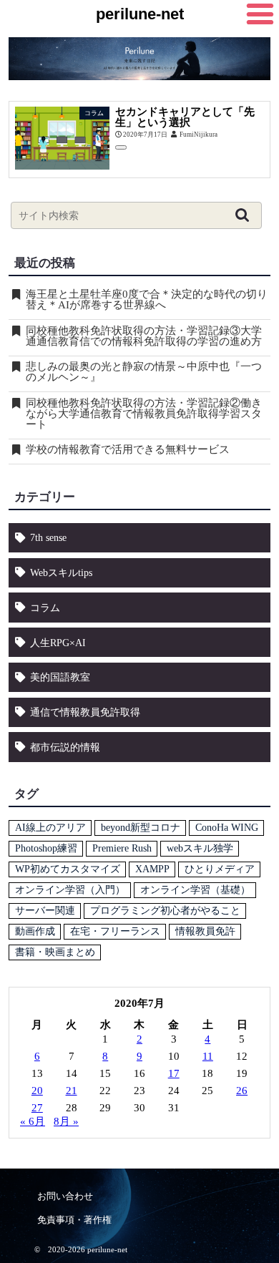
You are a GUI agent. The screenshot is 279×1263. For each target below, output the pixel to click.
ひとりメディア (220, 869)
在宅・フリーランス (115, 931)
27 (37, 1107)
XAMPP (152, 869)
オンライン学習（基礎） (195, 889)
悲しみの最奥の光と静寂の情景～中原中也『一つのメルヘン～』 (144, 372)
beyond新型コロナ (140, 827)
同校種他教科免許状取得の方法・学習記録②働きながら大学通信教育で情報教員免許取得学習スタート (144, 414)
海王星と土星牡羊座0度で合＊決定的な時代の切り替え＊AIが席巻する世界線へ (147, 300)
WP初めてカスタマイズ (67, 869)
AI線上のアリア (50, 827)
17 (174, 1073)
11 (207, 1056)
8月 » (66, 1121)
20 (37, 1090)
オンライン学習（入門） (70, 889)
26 (242, 1090)
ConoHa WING (226, 827)
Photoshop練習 (46, 848)
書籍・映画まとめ (55, 952)
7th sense (48, 537)
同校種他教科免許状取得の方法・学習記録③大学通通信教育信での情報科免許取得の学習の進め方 (144, 336)
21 (71, 1090)
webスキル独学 (200, 848)
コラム (45, 607)
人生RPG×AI (58, 642)
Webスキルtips (61, 572)
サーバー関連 (45, 910)
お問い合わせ (65, 1196)
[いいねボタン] (121, 147)
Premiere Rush (122, 848)
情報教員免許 (205, 931)
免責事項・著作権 (74, 1219)
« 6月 (32, 1121)
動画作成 (35, 931)
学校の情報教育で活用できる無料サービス (128, 449)
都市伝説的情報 (65, 747)
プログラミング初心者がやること (165, 910)
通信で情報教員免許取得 (85, 712)
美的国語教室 (60, 677)
